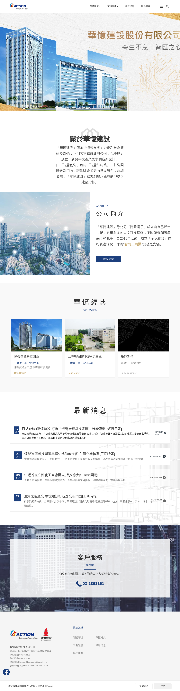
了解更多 (143, 686)
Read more (108, 259)
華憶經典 (111, 6)
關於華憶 (94, 6)
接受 (163, 686)
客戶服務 (145, 6)
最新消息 (129, 6)
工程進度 (78, 645)
